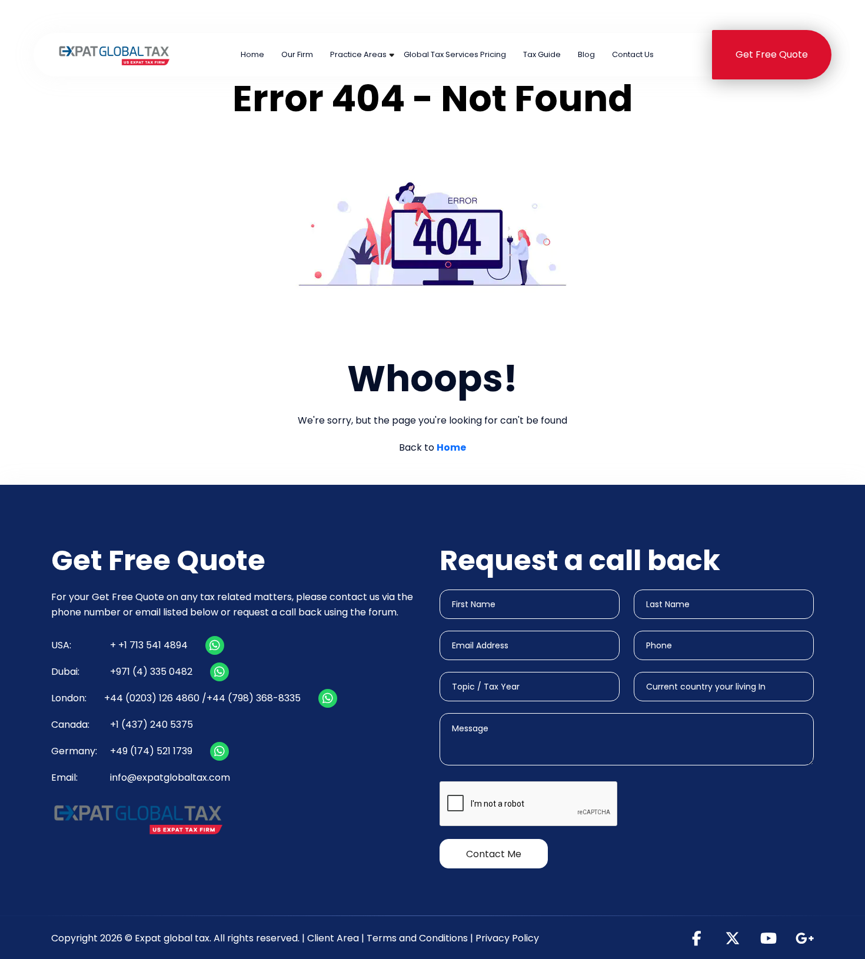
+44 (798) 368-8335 (254, 698)
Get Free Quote (772, 54)
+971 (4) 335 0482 (528, 16)
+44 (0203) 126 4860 (387, 16)
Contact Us (633, 54)
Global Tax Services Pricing (455, 54)
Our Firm (297, 54)
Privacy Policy (507, 938)
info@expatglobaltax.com (170, 777)
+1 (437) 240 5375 (658, 16)
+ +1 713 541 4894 (149, 645)
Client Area (333, 938)
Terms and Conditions (417, 938)
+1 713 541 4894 (258, 16)
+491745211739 (782, 16)
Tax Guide (542, 54)
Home (252, 54)
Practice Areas (358, 54)
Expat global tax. (173, 938)
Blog (586, 54)
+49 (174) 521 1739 (151, 751)
